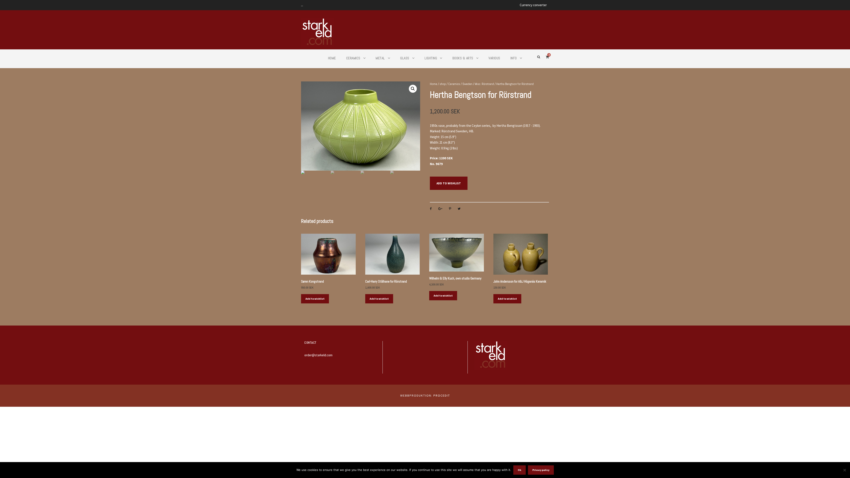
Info (513, 58)
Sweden (467, 84)
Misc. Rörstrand (484, 84)
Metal (380, 58)
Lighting (431, 58)
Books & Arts (462, 58)
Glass (404, 58)
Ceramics (353, 58)
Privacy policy (540, 470)
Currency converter (533, 5)
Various (494, 58)
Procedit (441, 395)
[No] (844, 470)
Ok (519, 470)
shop (443, 84)
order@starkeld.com (318, 355)
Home (332, 58)
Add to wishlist (449, 183)
